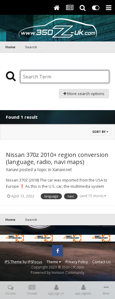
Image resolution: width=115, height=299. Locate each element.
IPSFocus (35, 261)
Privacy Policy (76, 261)
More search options (85, 93)
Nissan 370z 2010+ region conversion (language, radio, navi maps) (57, 158)
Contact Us (101, 261)
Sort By (99, 132)
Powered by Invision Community (57, 272)
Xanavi (12, 169)
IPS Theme (13, 261)
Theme (53, 261)
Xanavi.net (62, 169)
